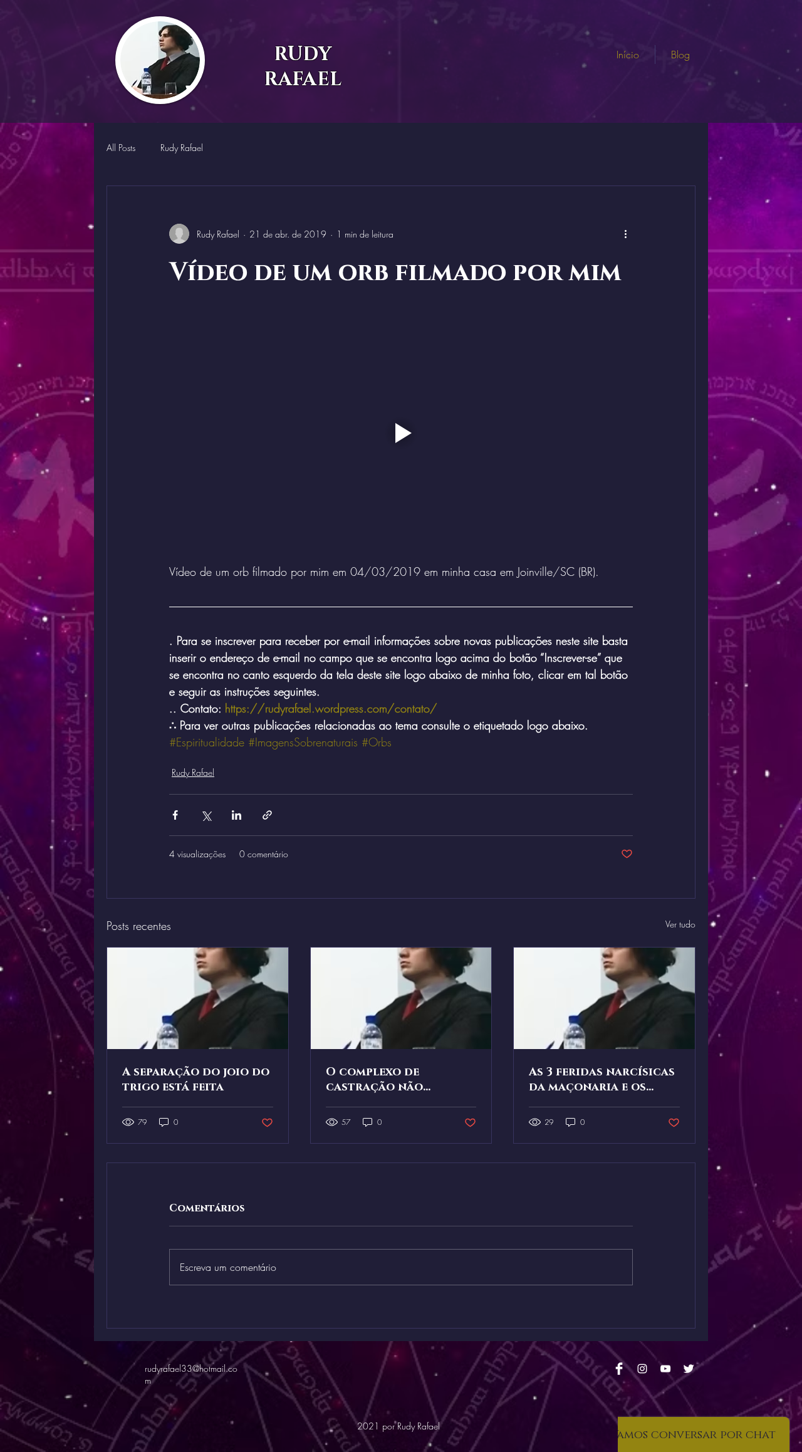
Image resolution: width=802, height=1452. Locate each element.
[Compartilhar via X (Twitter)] (206, 815)
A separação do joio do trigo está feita (195, 1080)
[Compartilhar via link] (267, 815)
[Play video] (401, 433)
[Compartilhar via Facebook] (175, 815)
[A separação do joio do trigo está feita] (197, 998)
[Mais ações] (625, 233)
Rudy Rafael (181, 148)
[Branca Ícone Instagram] (642, 1368)
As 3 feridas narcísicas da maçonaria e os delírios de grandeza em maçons (602, 1080)
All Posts (121, 148)
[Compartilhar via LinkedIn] (236, 815)
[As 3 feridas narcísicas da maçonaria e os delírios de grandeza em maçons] (604, 998)
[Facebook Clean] (619, 1368)
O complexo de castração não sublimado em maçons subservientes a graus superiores (395, 1080)
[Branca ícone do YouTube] (665, 1368)
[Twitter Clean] (688, 1368)
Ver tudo (680, 924)
